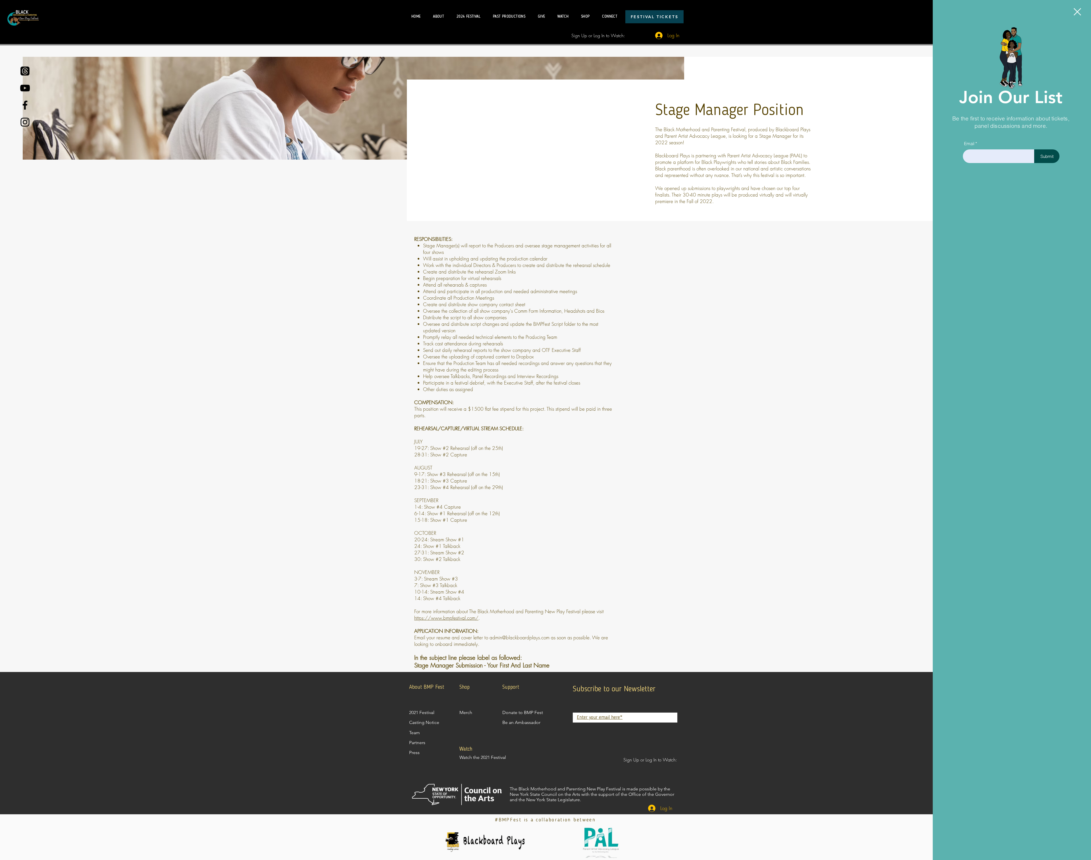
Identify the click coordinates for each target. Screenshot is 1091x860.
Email (969, 143)
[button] (1077, 11)
